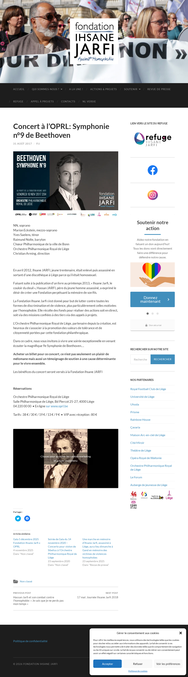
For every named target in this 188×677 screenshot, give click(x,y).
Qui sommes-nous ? (45, 89)
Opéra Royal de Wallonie (146, 458)
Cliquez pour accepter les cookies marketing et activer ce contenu (66, 458)
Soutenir (130, 89)
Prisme (134, 412)
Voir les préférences (168, 663)
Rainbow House (140, 419)
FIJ (38, 143)
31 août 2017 (22, 143)
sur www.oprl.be (57, 406)
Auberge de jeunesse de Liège (148, 485)
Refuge (18, 101)
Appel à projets (42, 101)
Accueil (19, 89)
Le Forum (136, 477)
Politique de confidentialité (30, 641)
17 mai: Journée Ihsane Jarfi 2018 (97, 595)
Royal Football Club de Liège (148, 389)
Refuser (138, 663)
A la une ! (76, 89)
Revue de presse (159, 89)
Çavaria (135, 427)
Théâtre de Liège (140, 450)
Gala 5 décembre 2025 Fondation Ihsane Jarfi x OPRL (26, 543)
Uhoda (134, 404)
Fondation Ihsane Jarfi (40, 664)
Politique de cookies (137, 671)
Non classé (26, 581)
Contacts (68, 101)
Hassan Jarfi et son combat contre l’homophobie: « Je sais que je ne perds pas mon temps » (38, 598)
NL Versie (89, 101)
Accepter (107, 663)
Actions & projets (103, 89)
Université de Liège (142, 396)
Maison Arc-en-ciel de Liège (147, 435)
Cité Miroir (137, 442)
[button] (180, 633)
